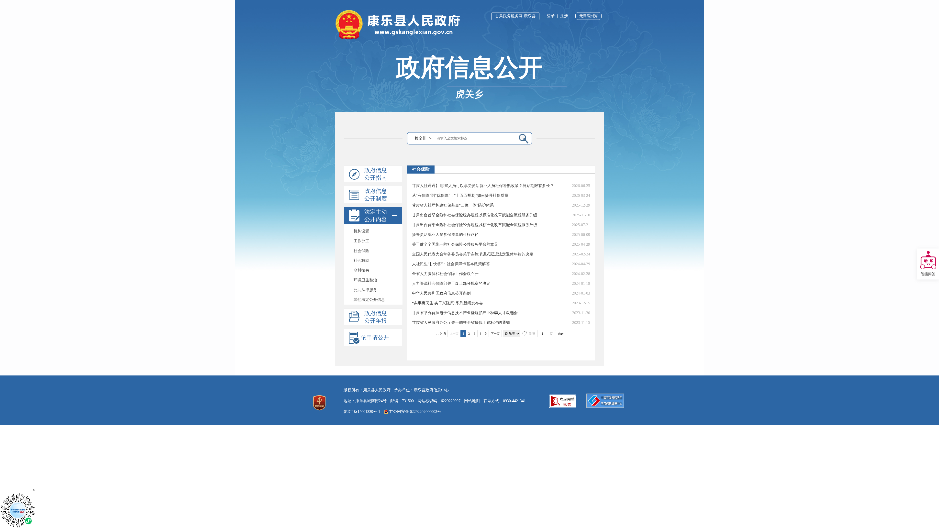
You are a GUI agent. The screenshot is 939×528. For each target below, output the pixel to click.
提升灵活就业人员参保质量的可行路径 (445, 234)
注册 (564, 16)
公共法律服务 (365, 290)
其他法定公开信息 (369, 299)
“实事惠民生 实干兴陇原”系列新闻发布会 (447, 303)
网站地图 (472, 401)
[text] (474, 138)
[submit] (521, 138)
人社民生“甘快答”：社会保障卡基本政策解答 (451, 264)
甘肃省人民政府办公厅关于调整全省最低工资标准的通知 (461, 322)
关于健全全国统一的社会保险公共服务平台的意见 (455, 244)
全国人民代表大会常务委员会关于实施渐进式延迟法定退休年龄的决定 (472, 254)
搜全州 (420, 138)
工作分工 (361, 241)
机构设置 (361, 231)
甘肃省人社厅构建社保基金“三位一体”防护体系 (453, 205)
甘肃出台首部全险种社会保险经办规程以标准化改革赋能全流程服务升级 (474, 215)
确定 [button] (561, 334)
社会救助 (361, 260)
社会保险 (361, 251)
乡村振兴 (361, 270)
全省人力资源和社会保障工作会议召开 (445, 274)
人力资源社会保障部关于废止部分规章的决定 (451, 283)
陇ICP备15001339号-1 (362, 411)
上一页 (454, 333)
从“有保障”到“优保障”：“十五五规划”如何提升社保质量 (460, 195)
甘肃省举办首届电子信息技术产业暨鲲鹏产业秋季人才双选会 (465, 313)
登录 (551, 16)
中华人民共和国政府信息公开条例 (441, 293)
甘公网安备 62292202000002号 (414, 411)
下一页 (495, 333)
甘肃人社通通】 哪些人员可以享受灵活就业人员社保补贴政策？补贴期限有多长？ (483, 186)
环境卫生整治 (365, 280)
